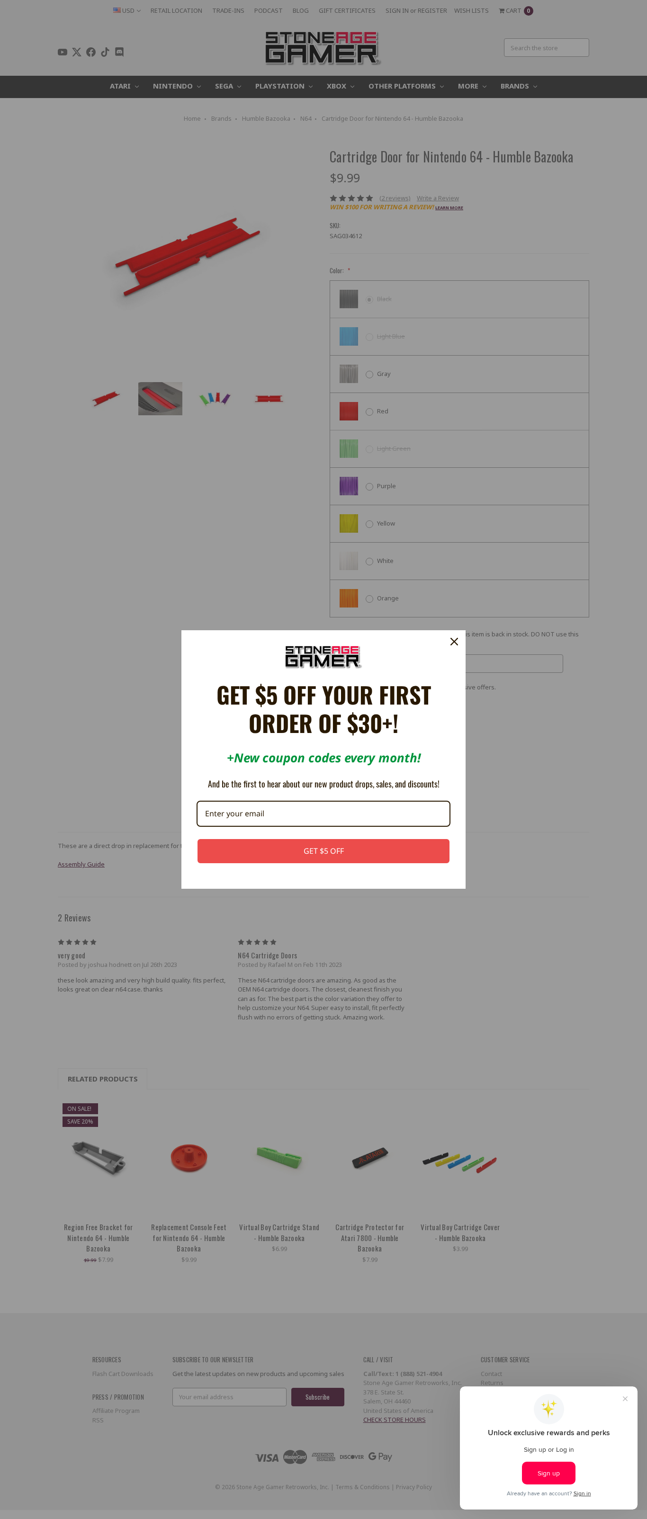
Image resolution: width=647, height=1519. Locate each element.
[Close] (454, 641)
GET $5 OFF (324, 851)
